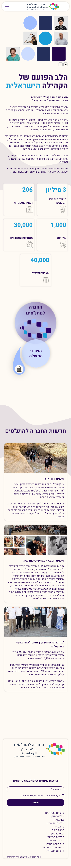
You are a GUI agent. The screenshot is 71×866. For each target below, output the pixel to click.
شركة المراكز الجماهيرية (37, 7)
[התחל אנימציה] (65, 64)
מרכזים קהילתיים (54, 813)
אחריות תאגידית (55, 851)
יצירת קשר (58, 830)
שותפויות (59, 820)
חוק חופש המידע (55, 844)
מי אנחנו (59, 826)
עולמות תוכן (57, 816)
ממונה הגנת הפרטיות (53, 847)
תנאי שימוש (57, 833)
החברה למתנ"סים (35, 310)
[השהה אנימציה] (60, 64)
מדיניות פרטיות (55, 837)
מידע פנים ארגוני (55, 823)
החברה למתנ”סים (29, 745)
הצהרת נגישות (56, 840)
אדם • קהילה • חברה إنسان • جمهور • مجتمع (37, 9)
